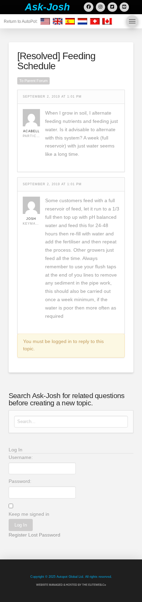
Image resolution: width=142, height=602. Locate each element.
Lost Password (44, 535)
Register (18, 535)
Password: (20, 481)
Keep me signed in (29, 514)
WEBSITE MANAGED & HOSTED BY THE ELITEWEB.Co (71, 584)
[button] (132, 21)
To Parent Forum (33, 81)
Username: (21, 457)
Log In (20, 525)
